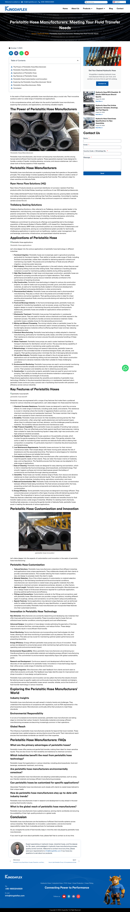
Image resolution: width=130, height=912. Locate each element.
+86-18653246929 (13, 888)
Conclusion (17, 88)
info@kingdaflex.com (53, 851)
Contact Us (102, 83)
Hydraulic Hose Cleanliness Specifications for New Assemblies (106, 121)
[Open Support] (104, 8)
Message (86, 157)
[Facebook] (73, 896)
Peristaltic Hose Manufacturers (24, 70)
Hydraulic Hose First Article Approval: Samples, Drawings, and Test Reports (107, 107)
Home (34, 34)
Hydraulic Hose (43, 34)
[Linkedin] (69, 896)
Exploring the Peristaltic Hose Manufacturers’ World (32, 82)
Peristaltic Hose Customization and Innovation (30, 79)
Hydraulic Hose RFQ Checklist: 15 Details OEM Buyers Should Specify (108, 94)
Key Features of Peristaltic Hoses (25, 76)
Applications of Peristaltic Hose (24, 73)
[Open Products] (92, 8)
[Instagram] (78, 896)
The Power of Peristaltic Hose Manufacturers (29, 67)
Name (85, 138)
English (117, 2)
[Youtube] (64, 896)
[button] (11, 53)
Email (85, 145)
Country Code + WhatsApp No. (94, 151)
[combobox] (96, 2)
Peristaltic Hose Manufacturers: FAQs (27, 85)
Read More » (99, 101)
